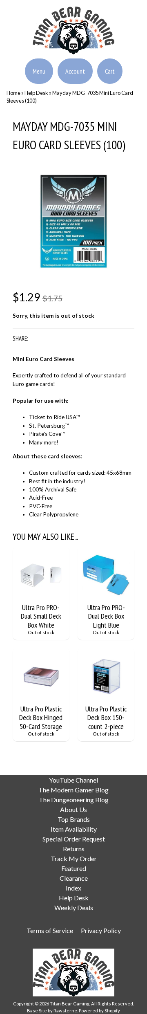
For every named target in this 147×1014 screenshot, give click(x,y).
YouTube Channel (73, 780)
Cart (110, 71)
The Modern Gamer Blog (73, 790)
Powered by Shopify (99, 1010)
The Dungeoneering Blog (74, 799)
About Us (73, 809)
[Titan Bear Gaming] (73, 49)
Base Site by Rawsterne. (52, 1010)
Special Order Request (73, 839)
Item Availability (74, 829)
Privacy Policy (101, 930)
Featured (73, 868)
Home (13, 93)
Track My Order (74, 858)
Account (75, 71)
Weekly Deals (73, 907)
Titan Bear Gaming (69, 1003)
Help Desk (36, 93)
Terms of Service (50, 930)
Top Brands (74, 819)
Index (73, 888)
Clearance (74, 878)
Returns (74, 848)
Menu (39, 71)
